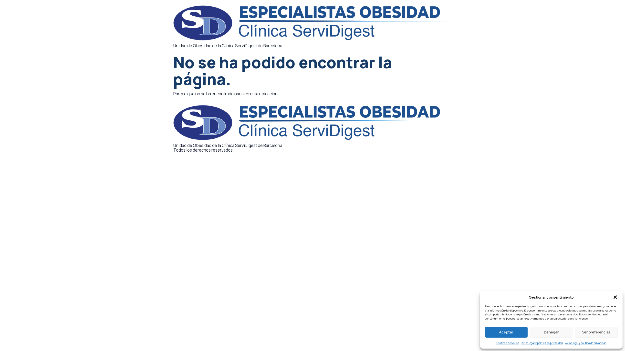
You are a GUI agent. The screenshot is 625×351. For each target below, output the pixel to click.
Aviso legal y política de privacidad (542, 343)
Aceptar (506, 332)
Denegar (551, 332)
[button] (615, 297)
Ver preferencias (596, 332)
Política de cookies (507, 343)
